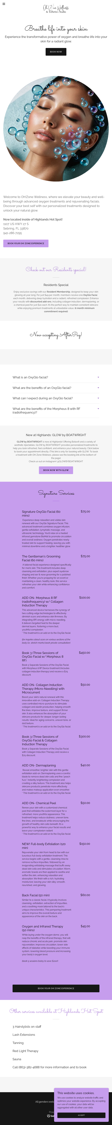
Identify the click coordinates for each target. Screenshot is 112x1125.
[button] (9, 4)
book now (56, 52)
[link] (56, 4)
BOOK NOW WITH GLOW (56, 470)
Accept (81, 1115)
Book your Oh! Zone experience (26, 243)
